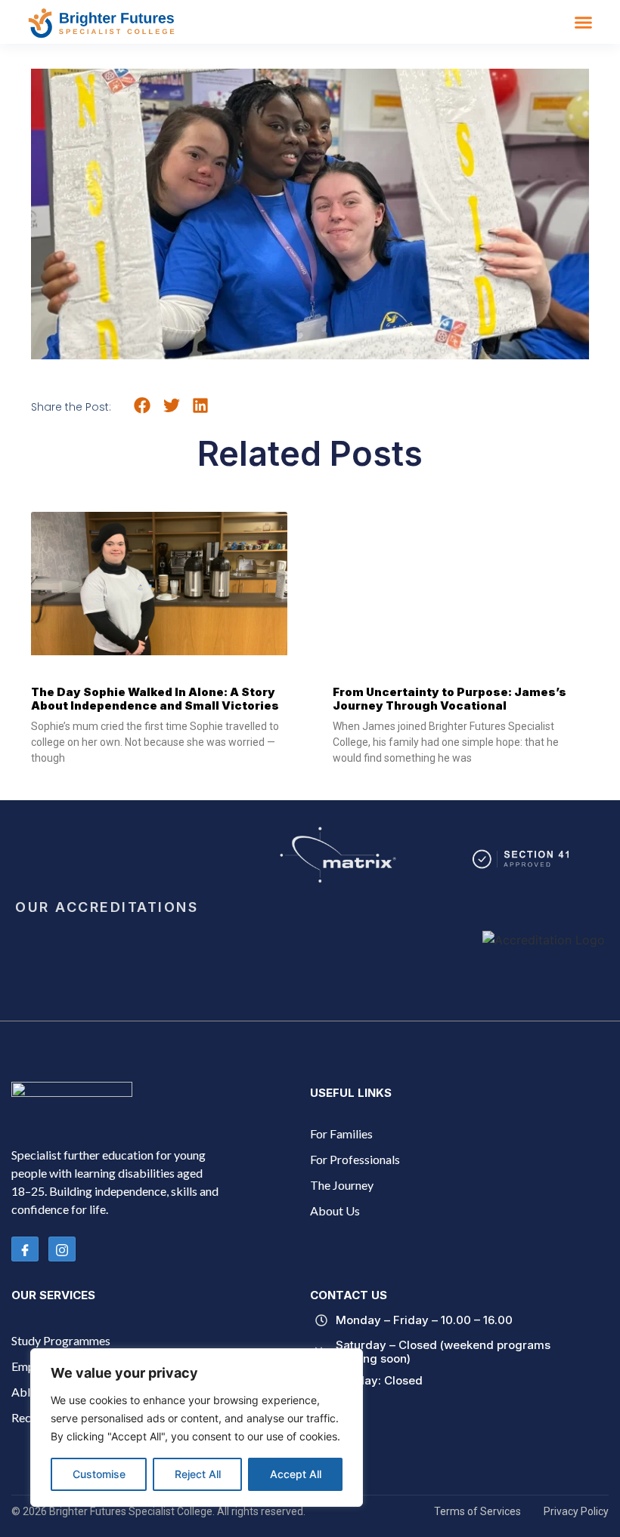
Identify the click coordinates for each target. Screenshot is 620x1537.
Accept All (295, 1474)
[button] (583, 22)
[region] (196, 1427)
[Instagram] (62, 1249)
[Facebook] (25, 1249)
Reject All (198, 1474)
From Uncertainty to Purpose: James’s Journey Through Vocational (449, 699)
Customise (99, 1474)
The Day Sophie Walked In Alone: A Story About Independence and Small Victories (155, 699)
